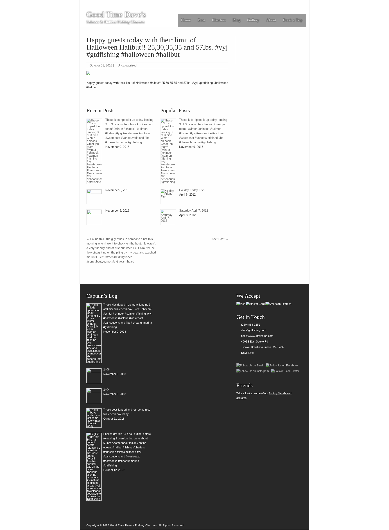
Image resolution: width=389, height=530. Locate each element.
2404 (106, 389)
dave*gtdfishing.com (253, 330)
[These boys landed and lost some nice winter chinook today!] (94, 418)
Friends (244, 385)
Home (186, 20)
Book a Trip (293, 20)
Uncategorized (127, 65)
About (271, 20)
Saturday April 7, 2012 (193, 210)
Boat (201, 20)
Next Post (219, 239)
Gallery (253, 20)
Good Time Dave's (116, 14)
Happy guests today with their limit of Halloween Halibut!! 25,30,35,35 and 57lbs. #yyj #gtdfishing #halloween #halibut (157, 47)
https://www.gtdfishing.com (257, 336)
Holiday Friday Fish (191, 190)
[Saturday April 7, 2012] (168, 217)
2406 (106, 369)
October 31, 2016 (101, 65)
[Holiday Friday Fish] (168, 196)
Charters (219, 20)
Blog (236, 20)
